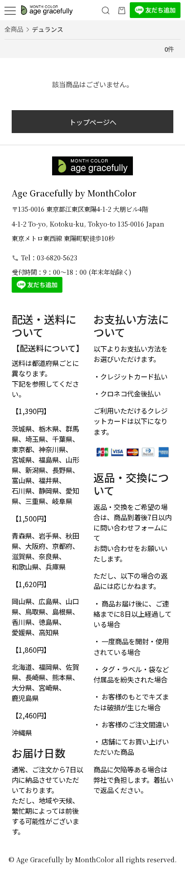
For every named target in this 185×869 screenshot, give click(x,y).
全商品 (13, 29)
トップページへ (92, 122)
